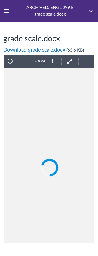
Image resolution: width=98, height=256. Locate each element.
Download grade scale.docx (34, 50)
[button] (50, 11)
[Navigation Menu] (92, 11)
